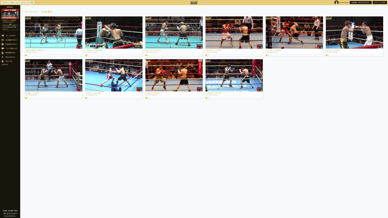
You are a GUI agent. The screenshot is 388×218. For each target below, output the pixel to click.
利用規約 (5, 211)
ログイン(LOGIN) (379, 2)
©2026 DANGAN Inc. (10, 216)
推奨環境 (10, 211)
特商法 (16, 211)
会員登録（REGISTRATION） (360, 2)
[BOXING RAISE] (194, 2)
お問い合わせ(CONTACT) (10, 213)
